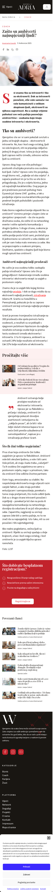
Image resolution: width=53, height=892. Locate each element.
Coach (27, 17)
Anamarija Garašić (9, 43)
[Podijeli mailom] (17, 49)
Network (6, 804)
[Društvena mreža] (5, 752)
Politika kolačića (13, 889)
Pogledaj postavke (26, 882)
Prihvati (26, 866)
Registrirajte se (22, 601)
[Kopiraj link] (12, 50)
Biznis (5, 771)
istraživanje (40, 295)
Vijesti (5, 801)
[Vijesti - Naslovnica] (26, 6)
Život (4, 783)
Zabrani (26, 874)
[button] (48, 837)
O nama (6, 816)
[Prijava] (47, 7)
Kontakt (43, 889)
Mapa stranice (9, 827)
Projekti (6, 812)
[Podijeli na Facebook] (3, 49)
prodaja (17, 291)
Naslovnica (8, 17)
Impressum (7, 823)
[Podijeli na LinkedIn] (8, 49)
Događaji (6, 808)
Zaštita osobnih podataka (29, 889)
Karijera (6, 779)
